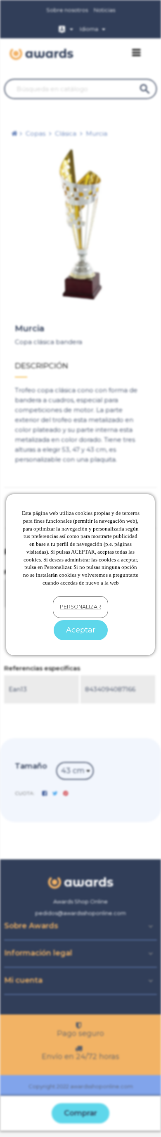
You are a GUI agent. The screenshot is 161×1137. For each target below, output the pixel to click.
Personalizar (80, 607)
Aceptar (80, 630)
